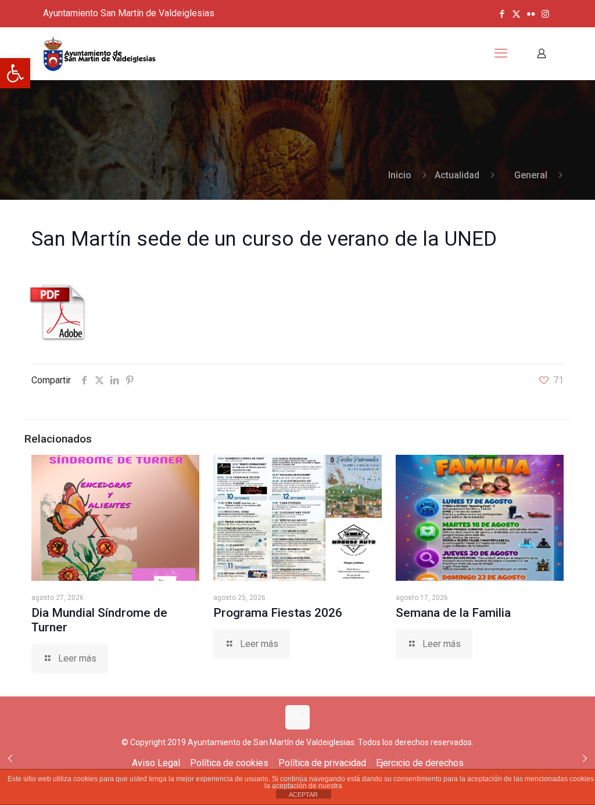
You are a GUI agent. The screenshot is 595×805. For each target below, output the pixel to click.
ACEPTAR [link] (303, 794)
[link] (15, 73)
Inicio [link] (399, 175)
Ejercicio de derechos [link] (420, 762)
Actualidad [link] (457, 175)
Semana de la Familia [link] (453, 613)
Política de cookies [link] (229, 762)
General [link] (530, 175)
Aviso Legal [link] (156, 762)
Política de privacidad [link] (322, 762)
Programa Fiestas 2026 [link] (277, 613)
